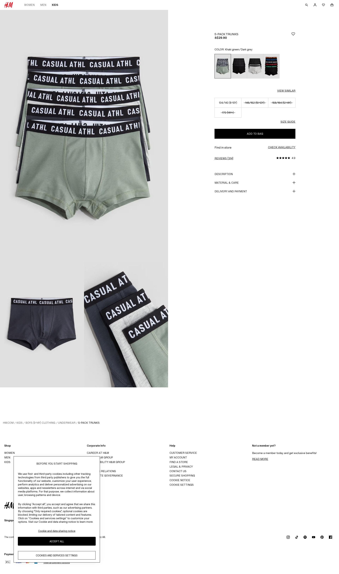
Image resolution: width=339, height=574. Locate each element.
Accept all (57, 541)
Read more (260, 459)
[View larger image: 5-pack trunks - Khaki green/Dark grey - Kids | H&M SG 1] (84, 136)
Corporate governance (105, 475)
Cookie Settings (182, 484)
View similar (286, 90)
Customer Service (183, 452)
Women (29, 4)
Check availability (281, 147)
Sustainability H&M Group (106, 462)
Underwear (66, 422)
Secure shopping (182, 475)
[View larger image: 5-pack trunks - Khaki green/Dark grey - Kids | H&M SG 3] (126, 324)
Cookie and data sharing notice (56, 530)
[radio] (223, 66)
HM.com (8, 422)
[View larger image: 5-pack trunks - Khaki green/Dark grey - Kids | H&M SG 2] (42, 324)
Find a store (179, 462)
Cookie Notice (180, 480)
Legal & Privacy (181, 466)
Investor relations (101, 471)
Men (43, 4)
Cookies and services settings (57, 555)
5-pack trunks (89, 422)
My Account (178, 457)
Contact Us (178, 471)
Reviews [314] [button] (224, 158)
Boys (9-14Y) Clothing (40, 422)
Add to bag (255, 133)
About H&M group (100, 457)
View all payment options (56, 562)
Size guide (288, 121)
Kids (55, 4)
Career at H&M (98, 452)
